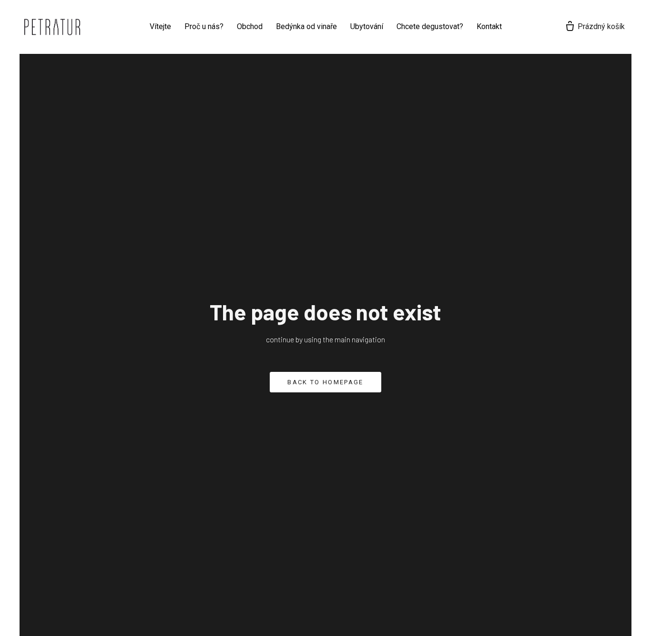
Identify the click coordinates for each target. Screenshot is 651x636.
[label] (52, 27)
